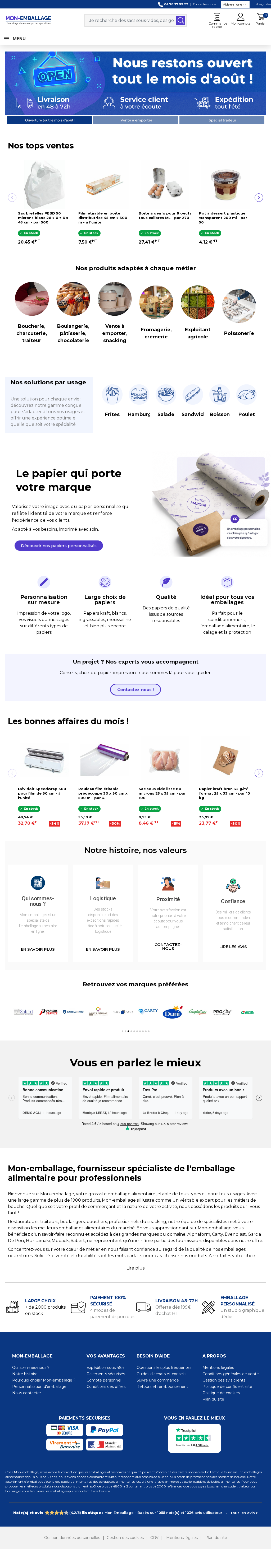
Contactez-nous (204, 4)
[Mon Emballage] (28, 20)
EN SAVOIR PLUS (38, 949)
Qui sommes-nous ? (30, 1367)
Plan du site (213, 1399)
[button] (59, 545)
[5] (66, 1512)
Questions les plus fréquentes (164, 1367)
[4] (61, 1512)
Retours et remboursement (162, 1386)
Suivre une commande (158, 1380)
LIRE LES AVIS (233, 946)
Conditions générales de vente (230, 1374)
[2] (51, 1512)
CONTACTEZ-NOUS (168, 946)
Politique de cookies (221, 1393)
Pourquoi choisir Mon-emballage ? (43, 1380)
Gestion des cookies (125, 1537)
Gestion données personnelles (72, 1537)
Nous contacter (26, 1393)
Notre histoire (25, 1374)
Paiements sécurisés (106, 1374)
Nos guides (263, 4)
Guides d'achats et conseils (161, 1374)
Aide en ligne (232, 4)
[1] (47, 1512)
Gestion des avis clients (223, 1380)
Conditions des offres (106, 1386)
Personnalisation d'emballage (39, 1386)
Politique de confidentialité (227, 1386)
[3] (56, 1512)
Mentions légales (218, 1367)
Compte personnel (104, 1380)
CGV (154, 1537)
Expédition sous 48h (105, 1367)
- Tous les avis (135, 1512)
